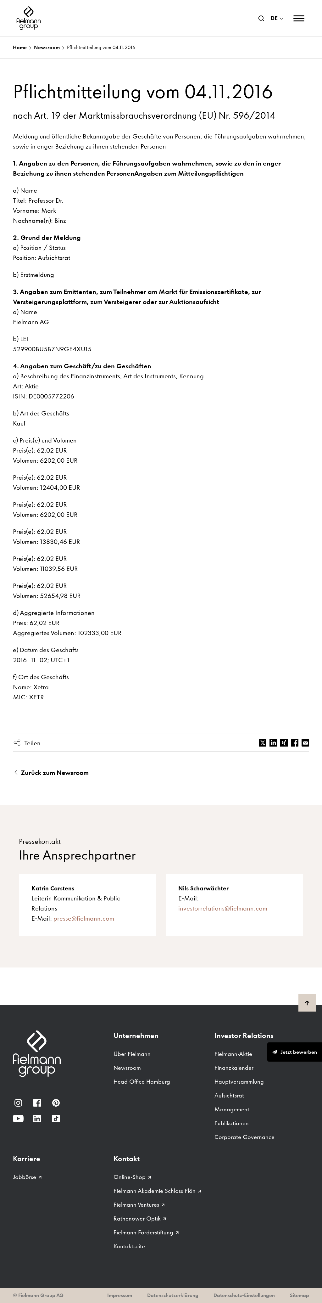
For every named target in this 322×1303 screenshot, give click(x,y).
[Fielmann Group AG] (28, 18)
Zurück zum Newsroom (54, 772)
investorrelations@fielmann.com (222, 908)
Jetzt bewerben (298, 1052)
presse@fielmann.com (83, 918)
